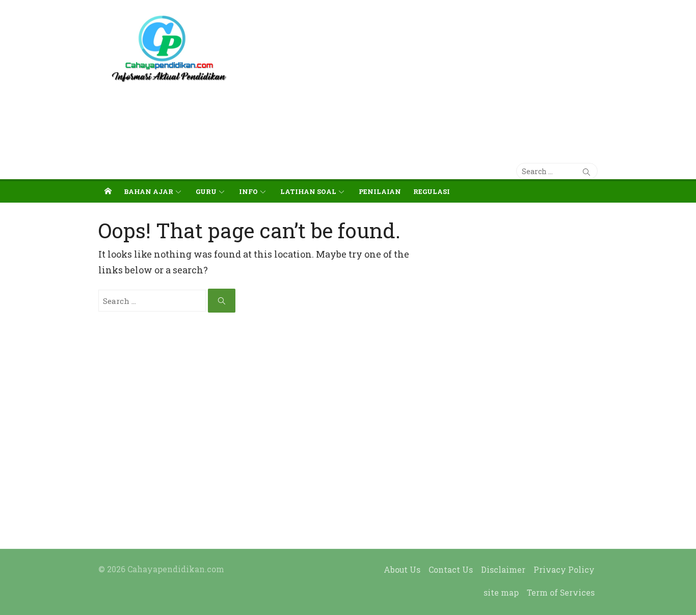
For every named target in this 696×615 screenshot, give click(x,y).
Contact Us (451, 569)
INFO (248, 191)
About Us (402, 569)
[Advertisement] (433, 76)
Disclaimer (503, 569)
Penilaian (380, 191)
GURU (206, 191)
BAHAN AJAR (148, 191)
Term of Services (561, 592)
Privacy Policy (564, 569)
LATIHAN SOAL (308, 191)
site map (501, 592)
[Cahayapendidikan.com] (108, 191)
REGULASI (431, 191)
